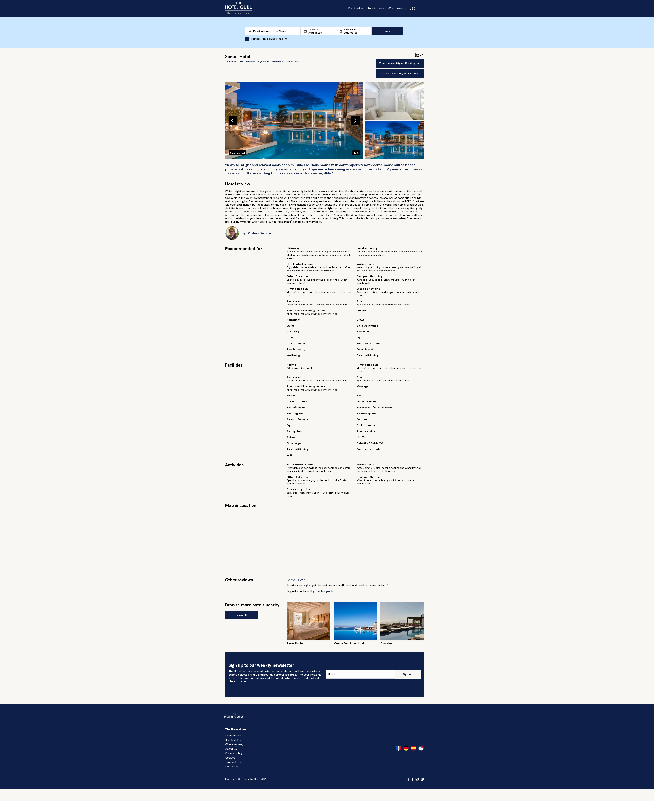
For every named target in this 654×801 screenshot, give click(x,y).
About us (231, 749)
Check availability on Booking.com (400, 63)
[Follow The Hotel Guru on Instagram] (417, 779)
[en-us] (421, 748)
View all (242, 615)
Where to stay (397, 8)
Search (387, 31)
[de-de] (406, 748)
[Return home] (238, 9)
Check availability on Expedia (400, 73)
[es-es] (413, 748)
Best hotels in (376, 8)
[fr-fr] (398, 748)
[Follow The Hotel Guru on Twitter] (408, 779)
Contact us (232, 766)
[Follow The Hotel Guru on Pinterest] (422, 779)
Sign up (408, 674)
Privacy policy (233, 753)
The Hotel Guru (235, 729)
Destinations (356, 8)
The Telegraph (324, 591)
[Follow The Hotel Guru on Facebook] (413, 779)
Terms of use (233, 762)
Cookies (230, 757)
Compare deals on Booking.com (269, 38)
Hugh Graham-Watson (255, 233)
